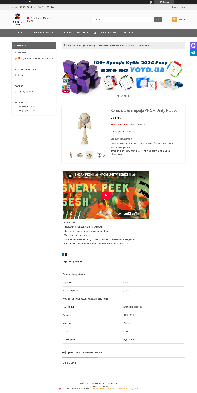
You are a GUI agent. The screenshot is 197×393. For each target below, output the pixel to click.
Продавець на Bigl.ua (98, 386)
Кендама (103, 45)
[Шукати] (158, 19)
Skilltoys (93, 45)
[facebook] (63, 255)
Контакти (83, 33)
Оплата (128, 33)
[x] (66, 255)
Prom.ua (113, 383)
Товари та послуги (41, 33)
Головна (19, 33)
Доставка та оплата (106, 33)
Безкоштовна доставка (121, 139)
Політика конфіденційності (126, 389)
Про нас (67, 33)
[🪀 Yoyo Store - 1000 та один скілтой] (17, 25)
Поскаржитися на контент (103, 389)
